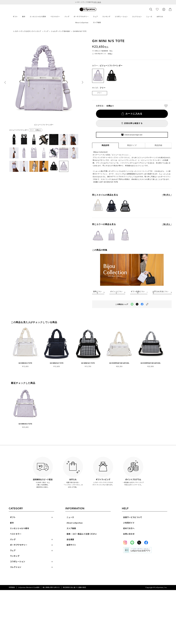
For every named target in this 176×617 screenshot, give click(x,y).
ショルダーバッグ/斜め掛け (60, 31)
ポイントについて (116, 292)
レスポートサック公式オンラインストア (27, 31)
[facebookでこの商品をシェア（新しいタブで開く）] (142, 304)
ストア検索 (71, 528)
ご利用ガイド (129, 523)
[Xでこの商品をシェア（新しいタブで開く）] (137, 304)
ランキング (15, 556)
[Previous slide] (6, 82)
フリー (99, 93)
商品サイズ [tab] (132, 145)
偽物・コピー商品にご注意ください (82, 534)
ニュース (70, 517)
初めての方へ (129, 528)
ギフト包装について (138, 292)
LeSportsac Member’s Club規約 (29, 587)
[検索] (150, 9)
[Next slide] (80, 82)
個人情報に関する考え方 (51, 587)
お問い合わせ (129, 534)
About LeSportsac (75, 523)
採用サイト (71, 545)
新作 (12, 523)
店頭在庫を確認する (133, 123)
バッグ (46, 31)
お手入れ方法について (160, 292)
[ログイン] (163, 9)
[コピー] (147, 304)
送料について (97, 292)
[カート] (170, 9)
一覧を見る (166, 194)
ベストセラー (15, 534)
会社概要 (70, 539)
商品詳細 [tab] (158, 145)
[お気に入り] (157, 9)
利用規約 (12, 587)
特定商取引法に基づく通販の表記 (74, 587)
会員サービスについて (132, 517)
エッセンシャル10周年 (19, 528)
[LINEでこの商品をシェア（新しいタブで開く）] (132, 304)
